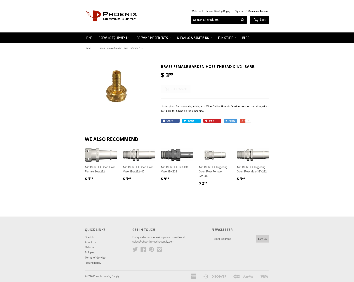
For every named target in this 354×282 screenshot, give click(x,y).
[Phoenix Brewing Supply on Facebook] (143, 250)
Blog (245, 38)
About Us (90, 242)
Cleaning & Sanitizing (193, 38)
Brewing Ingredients (153, 38)
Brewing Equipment (113, 38)
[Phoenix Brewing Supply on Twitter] (135, 250)
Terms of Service (95, 257)
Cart (262, 19)
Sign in (239, 11)
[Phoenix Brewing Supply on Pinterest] (151, 250)
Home (88, 38)
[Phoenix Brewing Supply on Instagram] (159, 250)
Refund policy (93, 262)
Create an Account (258, 11)
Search (89, 237)
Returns (89, 247)
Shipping (90, 252)
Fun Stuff (226, 38)
